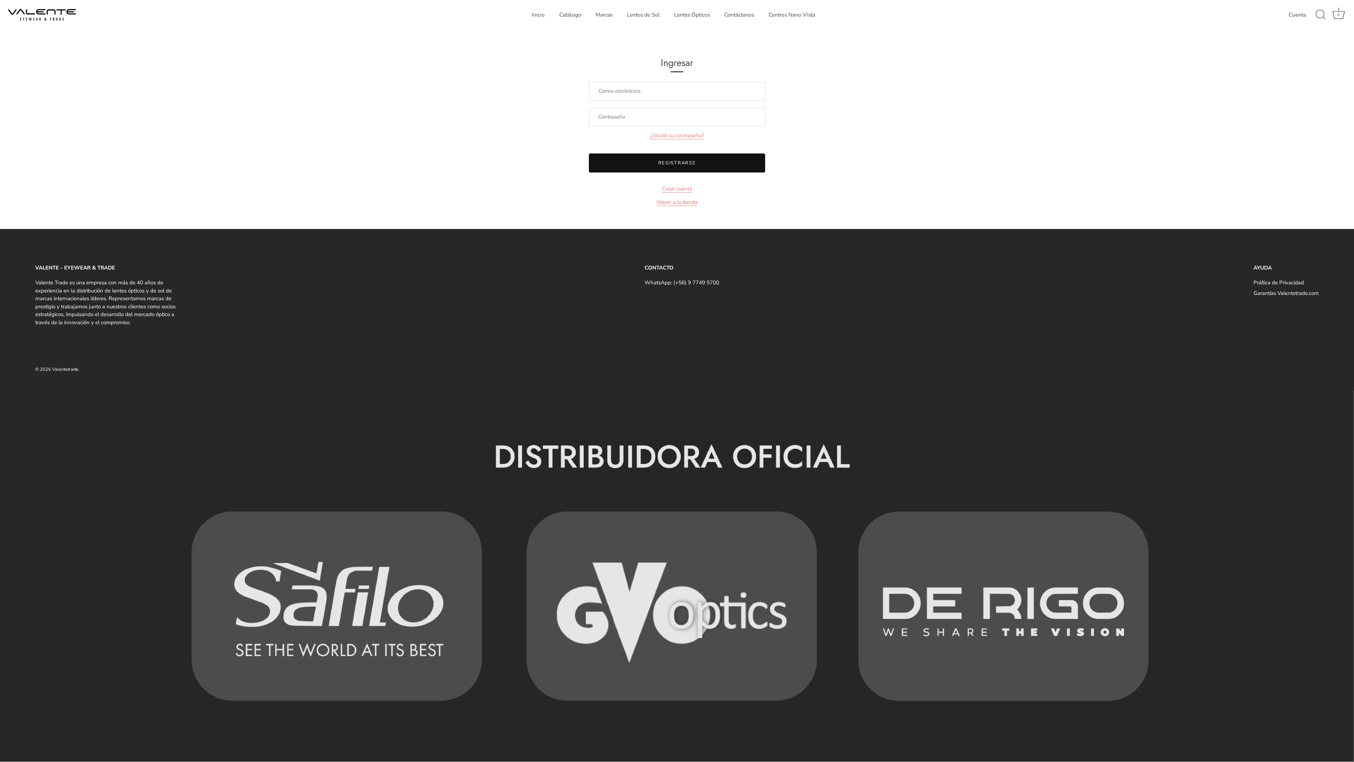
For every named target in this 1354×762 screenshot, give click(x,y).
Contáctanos (739, 14)
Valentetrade (65, 369)
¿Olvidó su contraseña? (677, 135)
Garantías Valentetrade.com (1286, 293)
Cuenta (1297, 14)
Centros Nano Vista (792, 14)
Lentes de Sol (643, 14)
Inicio (538, 14)
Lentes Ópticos (692, 14)
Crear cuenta (677, 188)
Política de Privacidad (1279, 282)
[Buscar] (1320, 15)
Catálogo (570, 14)
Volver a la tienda (677, 202)
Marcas (604, 14)
